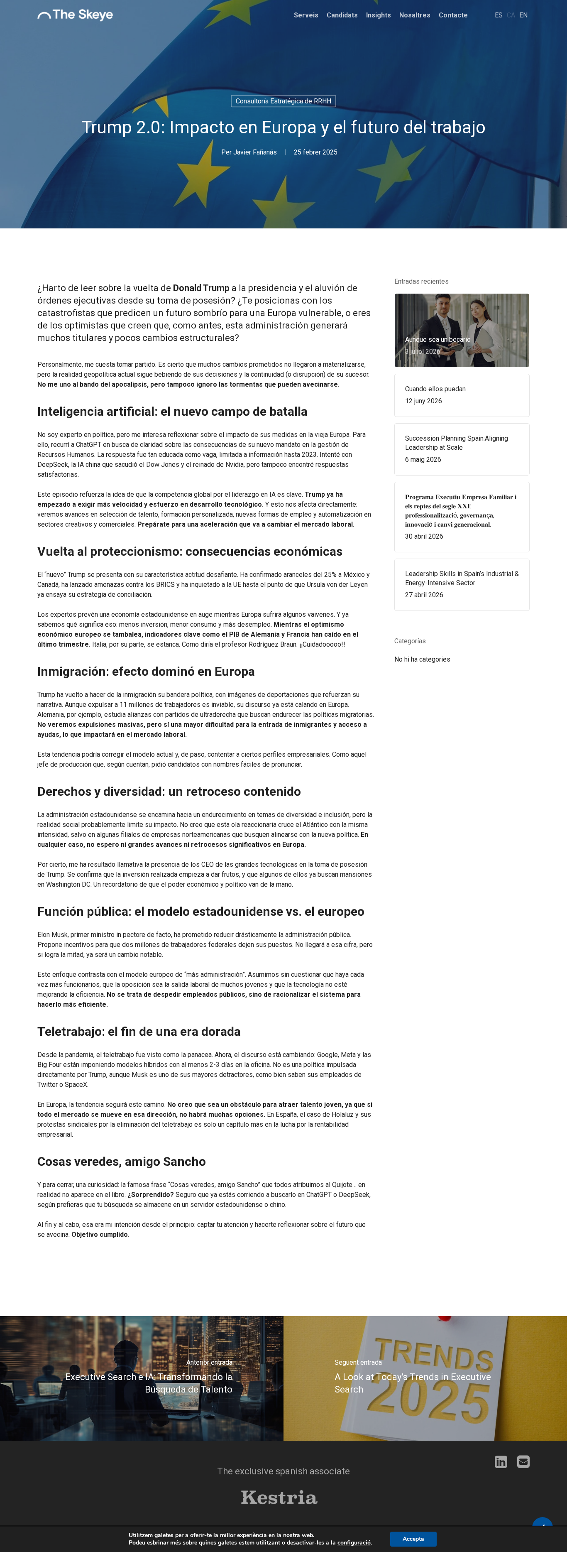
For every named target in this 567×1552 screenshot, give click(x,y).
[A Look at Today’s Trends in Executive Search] (425, 1378)
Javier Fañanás (255, 152)
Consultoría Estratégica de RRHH (283, 101)
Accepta (413, 1539)
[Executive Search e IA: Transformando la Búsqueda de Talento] (142, 1378)
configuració (354, 1543)
